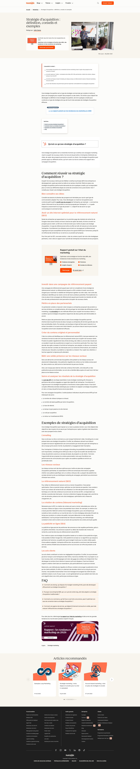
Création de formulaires (31, 736)
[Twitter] (70, 750)
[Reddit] (79, 750)
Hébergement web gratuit (32, 730)
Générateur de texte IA (31, 725)
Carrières (85, 717)
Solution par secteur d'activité (51, 741)
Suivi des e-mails (48, 723)
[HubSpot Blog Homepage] (30, 3)
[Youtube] (65, 750)
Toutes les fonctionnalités (32, 715)
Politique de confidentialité (61, 761)
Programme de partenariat (104, 733)
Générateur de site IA (31, 728)
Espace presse (85, 733)
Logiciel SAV (47, 733)
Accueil (28, 9)
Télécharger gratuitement (46, 47)
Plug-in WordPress (69, 728)
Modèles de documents (70, 723)
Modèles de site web (70, 733)
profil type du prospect (64, 202)
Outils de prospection (49, 717)
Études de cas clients (102, 717)
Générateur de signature (71, 715)
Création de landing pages (32, 733)
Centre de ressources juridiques (42, 761)
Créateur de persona (70, 725)
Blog (83, 728)
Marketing (35, 9)
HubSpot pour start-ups (104, 738)
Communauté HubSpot (103, 720)
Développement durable (87, 738)
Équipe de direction (86, 720)
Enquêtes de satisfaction (50, 736)
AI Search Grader (69, 717)
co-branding (54, 311)
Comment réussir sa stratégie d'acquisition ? (55, 125)
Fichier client (47, 730)
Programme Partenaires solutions (105, 735)
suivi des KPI (47, 380)
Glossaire (84, 730)
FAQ (46, 129)
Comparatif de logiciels (70, 730)
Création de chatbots (49, 725)
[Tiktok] (84, 750)
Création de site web (31, 744)
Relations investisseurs (88, 725)
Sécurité (74, 761)
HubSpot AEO (29, 717)
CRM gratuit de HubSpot (32, 720)
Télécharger (66, 270)
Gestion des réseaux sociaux (51, 715)
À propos (84, 715)
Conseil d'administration (87, 723)
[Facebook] (56, 750)
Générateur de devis (49, 728)
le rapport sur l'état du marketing (71, 616)
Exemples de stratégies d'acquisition (53, 127)
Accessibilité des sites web (86, 761)
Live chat (46, 738)
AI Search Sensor (69, 720)
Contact (83, 741)
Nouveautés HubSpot (86, 736)
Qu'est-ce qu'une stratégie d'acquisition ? (54, 124)
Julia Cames (37, 30)
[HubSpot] (70, 755)
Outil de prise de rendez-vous (51, 720)
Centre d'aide (101, 715)
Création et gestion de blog (32, 741)
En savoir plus (77, 270)
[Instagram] (61, 750)
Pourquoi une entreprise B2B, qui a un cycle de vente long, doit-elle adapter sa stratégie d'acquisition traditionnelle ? (69, 593)
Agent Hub (28, 723)
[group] (44, 679)
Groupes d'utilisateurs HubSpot (105, 724)
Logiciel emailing (30, 738)
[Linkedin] (75, 750)
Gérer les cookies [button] (101, 761)
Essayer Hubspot (107, 3)
